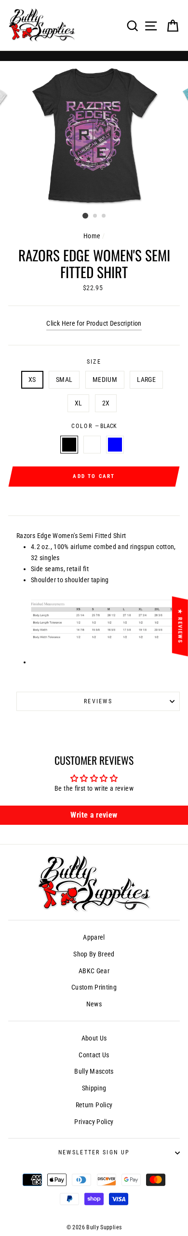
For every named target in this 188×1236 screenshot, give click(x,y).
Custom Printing (94, 987)
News (94, 1004)
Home (91, 236)
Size (94, 361)
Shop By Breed (94, 954)
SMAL (64, 380)
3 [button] (104, 216)
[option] (94, 135)
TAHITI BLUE (114, 444)
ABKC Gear (94, 971)
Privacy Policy (93, 1122)
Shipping (94, 1088)
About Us (94, 1038)
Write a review (93, 815)
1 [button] (85, 216)
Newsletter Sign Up (94, 1152)
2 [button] (95, 216)
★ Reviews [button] (180, 626)
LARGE (146, 380)
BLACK (69, 444)
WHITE (92, 444)
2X (106, 403)
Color (94, 426)
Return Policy (94, 1105)
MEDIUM (105, 380)
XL (78, 403)
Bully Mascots (94, 1071)
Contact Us (94, 1055)
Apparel (94, 937)
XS (32, 380)
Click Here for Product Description (93, 323)
